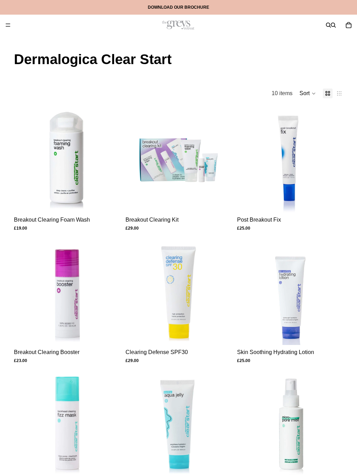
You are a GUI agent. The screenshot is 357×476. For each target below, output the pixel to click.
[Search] (328, 25)
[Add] (220, 201)
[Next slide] (332, 159)
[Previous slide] (247, 159)
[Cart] (348, 25)
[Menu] (8, 25)
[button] (307, 93)
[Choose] (109, 201)
